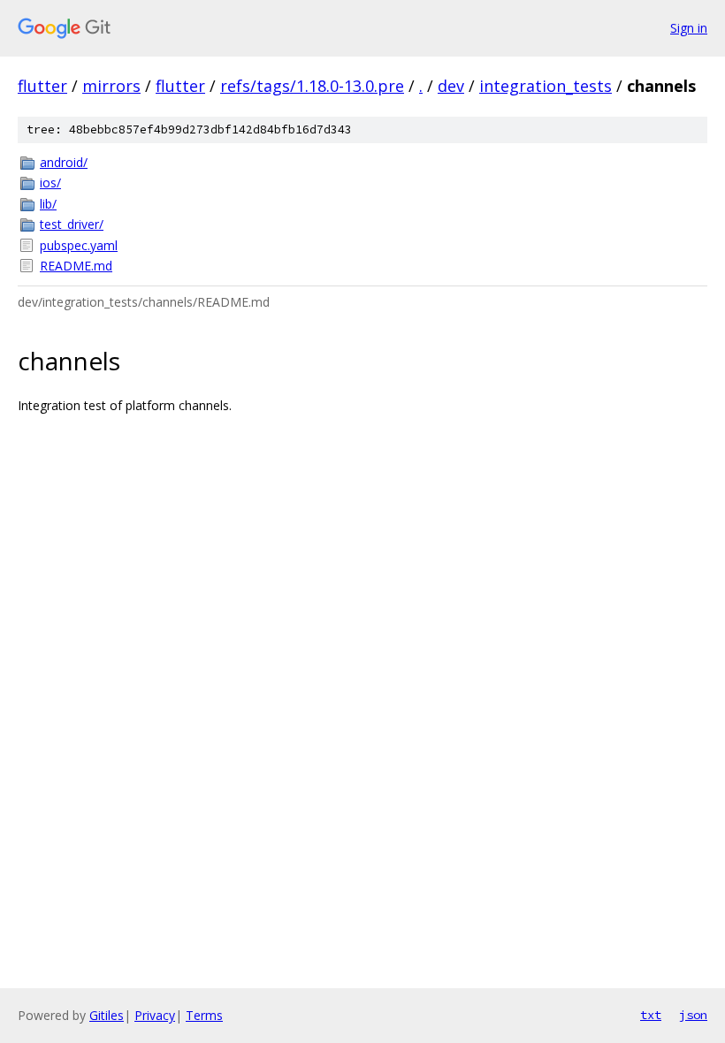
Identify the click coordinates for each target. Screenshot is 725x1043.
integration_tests (545, 85)
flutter (42, 85)
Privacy (154, 1015)
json (693, 1015)
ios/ (50, 182)
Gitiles (106, 1015)
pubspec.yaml (79, 245)
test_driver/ (71, 224)
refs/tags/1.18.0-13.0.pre (312, 85)
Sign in (688, 27)
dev (451, 85)
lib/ (48, 203)
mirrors (111, 85)
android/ (64, 162)
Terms (204, 1015)
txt (650, 1015)
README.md (76, 265)
